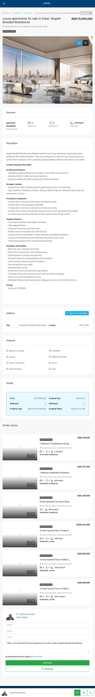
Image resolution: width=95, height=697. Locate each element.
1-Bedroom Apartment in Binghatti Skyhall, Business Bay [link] (64, 472)
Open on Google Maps (78, 313)
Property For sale (9, 31)
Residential (17, 13)
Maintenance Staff (59, 357)
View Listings (21, 617)
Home (7, 13)
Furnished (56, 351)
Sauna (54, 363)
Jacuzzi (12, 357)
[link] (20, 447)
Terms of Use (37, 657)
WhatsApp (48, 669)
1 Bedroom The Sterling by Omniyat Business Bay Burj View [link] (66, 443)
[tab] (79, 43)
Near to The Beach (16, 363)
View (54, 369)
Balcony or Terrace (16, 351)
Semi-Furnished (15, 369)
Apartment (27, 13)
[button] (82, 13)
